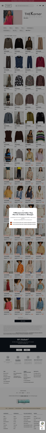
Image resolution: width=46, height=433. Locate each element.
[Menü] (44, 422)
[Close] (36, 209)
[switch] (42, 428)
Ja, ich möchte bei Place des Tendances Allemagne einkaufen (24, 222)
